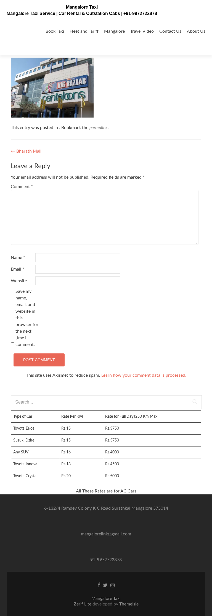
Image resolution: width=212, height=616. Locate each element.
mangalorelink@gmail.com (106, 534)
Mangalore (114, 31)
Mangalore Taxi (82, 7)
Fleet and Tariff (84, 31)
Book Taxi (55, 31)
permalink (98, 127)
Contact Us (170, 31)
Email (17, 269)
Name (18, 257)
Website (19, 281)
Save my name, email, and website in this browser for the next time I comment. (26, 318)
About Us (196, 31)
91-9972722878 (106, 560)
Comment (22, 186)
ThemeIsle (129, 604)
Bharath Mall (26, 151)
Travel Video (142, 31)
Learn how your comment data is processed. (143, 375)
